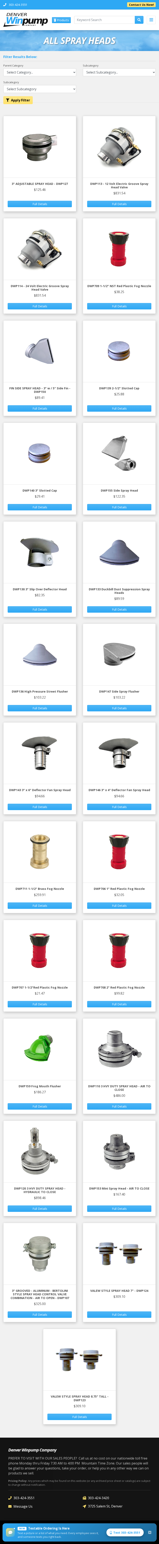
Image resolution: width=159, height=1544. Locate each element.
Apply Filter (20, 100)
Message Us (23, 1506)
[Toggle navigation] (151, 20)
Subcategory (90, 65)
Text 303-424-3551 (126, 1532)
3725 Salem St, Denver (105, 1506)
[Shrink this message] (150, 1532)
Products (62, 20)
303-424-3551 (24, 1498)
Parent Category (13, 65)
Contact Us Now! (141, 5)
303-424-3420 (98, 1498)
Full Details (40, 204)
